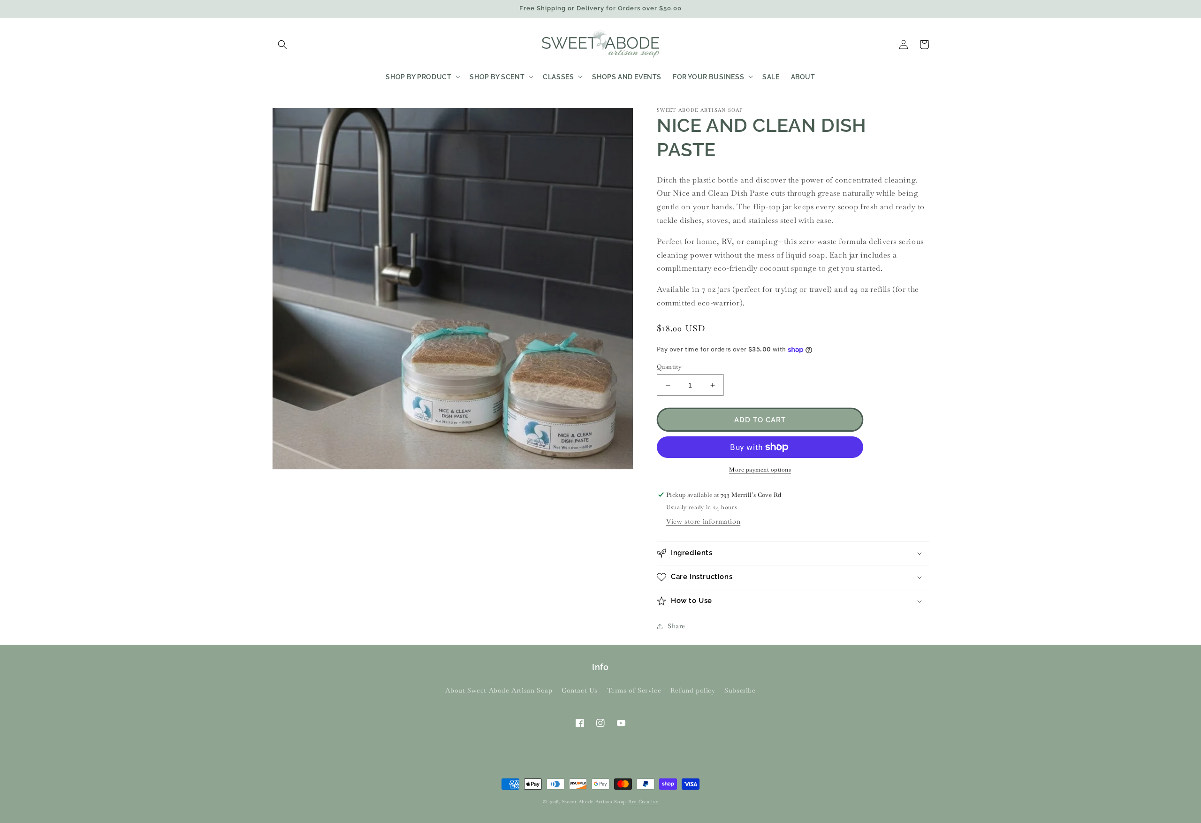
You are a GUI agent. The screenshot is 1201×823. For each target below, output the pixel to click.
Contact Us (580, 690)
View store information (703, 521)
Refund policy (692, 690)
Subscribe (739, 690)
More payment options (760, 469)
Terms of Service (634, 690)
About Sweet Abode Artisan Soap (498, 690)
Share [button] (676, 626)
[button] (282, 44)
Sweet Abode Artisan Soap (594, 802)
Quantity (669, 367)
